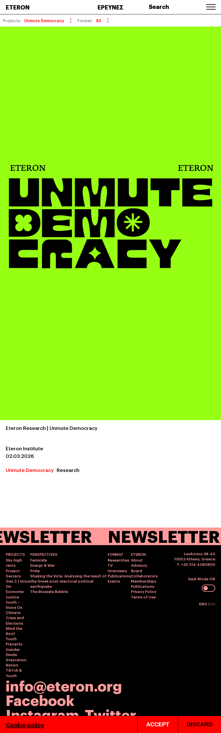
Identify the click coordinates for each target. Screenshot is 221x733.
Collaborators (144, 575)
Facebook (40, 699)
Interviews (117, 570)
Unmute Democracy (30, 469)
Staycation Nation (16, 662)
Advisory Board (139, 567)
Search (159, 6)
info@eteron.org (64, 685)
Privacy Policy (143, 591)
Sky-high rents (14, 562)
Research (68, 469)
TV (110, 565)
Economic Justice (15, 594)
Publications (119, 575)
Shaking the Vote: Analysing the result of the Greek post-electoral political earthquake (68, 581)
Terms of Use (143, 596)
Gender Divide (13, 652)
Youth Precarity (14, 641)
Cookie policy (25, 724)
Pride (35, 570)
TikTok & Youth (14, 672)
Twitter (110, 714)
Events (114, 580)
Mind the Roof (14, 631)
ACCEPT (157, 724)
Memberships (143, 580)
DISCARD (199, 724)
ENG (203, 603)
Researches (118, 559)
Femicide (38, 559)
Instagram (42, 714)
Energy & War (42, 565)
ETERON (18, 7)
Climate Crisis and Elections (15, 617)
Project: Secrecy (13, 573)
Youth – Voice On (14, 604)
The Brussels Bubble (49, 591)
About (137, 559)
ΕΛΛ (211, 603)
